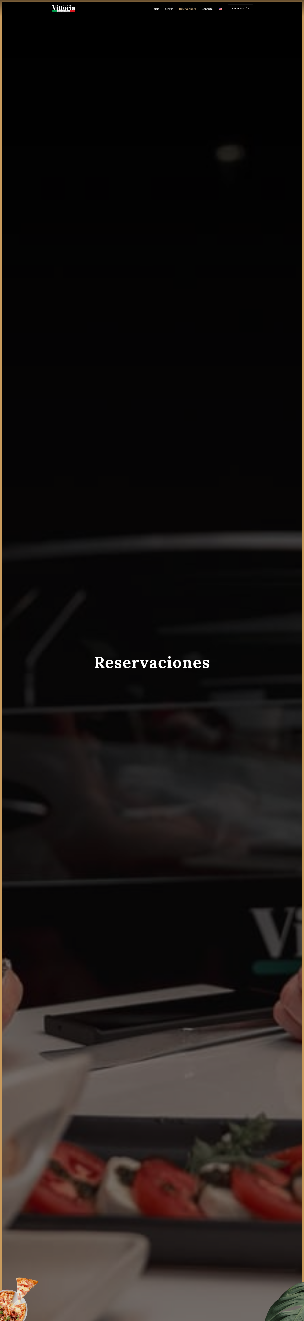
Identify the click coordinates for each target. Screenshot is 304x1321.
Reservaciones (187, 8)
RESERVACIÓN (240, 8)
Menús (169, 8)
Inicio (156, 8)
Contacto (207, 8)
